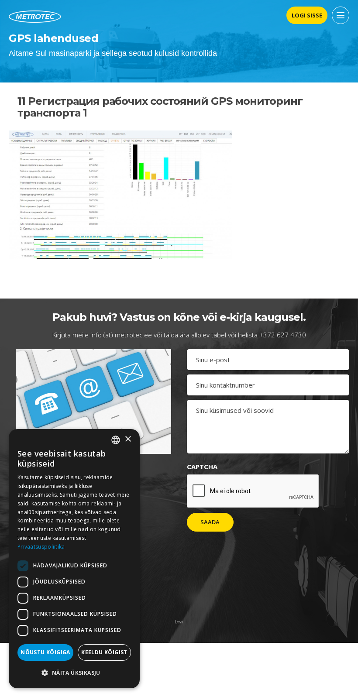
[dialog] (74, 558)
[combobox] (115, 440)
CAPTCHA (202, 466)
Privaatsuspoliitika (41, 546)
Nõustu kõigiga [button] (45, 652)
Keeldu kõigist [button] (104, 652)
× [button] (127, 439)
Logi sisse (307, 15)
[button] (74, 673)
